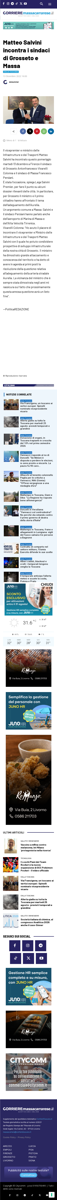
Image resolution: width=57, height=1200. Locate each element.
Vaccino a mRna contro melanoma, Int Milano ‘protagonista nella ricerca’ (36, 847)
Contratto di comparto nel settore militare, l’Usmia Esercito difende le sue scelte (36, 549)
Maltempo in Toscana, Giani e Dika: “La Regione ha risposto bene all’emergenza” (36, 498)
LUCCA (32, 1145)
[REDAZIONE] (6, 82)
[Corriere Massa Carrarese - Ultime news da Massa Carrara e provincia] (28, 14)
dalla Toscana (11, 72)
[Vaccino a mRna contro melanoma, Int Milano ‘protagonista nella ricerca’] (10, 846)
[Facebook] (4, 4)
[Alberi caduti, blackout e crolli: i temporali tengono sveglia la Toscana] (11, 562)
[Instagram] (8, 4)
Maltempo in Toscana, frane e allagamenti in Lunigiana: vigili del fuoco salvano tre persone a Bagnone (36, 533)
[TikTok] (17, 4)
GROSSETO (9, 1156)
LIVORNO (8, 1160)
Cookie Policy (9, 1137)
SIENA (32, 1160)
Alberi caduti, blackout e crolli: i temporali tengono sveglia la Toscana (34, 564)
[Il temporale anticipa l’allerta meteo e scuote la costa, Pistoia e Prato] (11, 577)
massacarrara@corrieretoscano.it (17, 1132)
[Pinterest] (37, 131)
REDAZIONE (14, 82)
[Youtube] (25, 4)
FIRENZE (7, 1153)
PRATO (32, 1156)
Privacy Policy (24, 1137)
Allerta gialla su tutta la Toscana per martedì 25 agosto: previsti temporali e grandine (35, 424)
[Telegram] (12, 4)
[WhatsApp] (44, 131)
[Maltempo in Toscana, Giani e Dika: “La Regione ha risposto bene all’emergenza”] (11, 496)
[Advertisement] (28, 344)
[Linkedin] (51, 131)
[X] (21, 4)
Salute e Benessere (30, 841)
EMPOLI (7, 1149)
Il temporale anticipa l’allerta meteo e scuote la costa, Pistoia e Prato (35, 579)
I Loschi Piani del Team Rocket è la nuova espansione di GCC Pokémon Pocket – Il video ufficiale (37, 866)
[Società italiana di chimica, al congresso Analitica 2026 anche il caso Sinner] (10, 920)
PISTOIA (33, 1153)
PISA (31, 1149)
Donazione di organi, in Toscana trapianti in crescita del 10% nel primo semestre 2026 (35, 442)
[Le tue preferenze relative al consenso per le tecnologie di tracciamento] (52, 1195)
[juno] (28, 614)
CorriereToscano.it (44, 1119)
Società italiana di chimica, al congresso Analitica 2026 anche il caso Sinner (37, 922)
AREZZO (7, 1145)
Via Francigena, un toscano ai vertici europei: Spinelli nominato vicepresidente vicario (36, 407)
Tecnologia (26, 858)
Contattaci (28, 1175)
